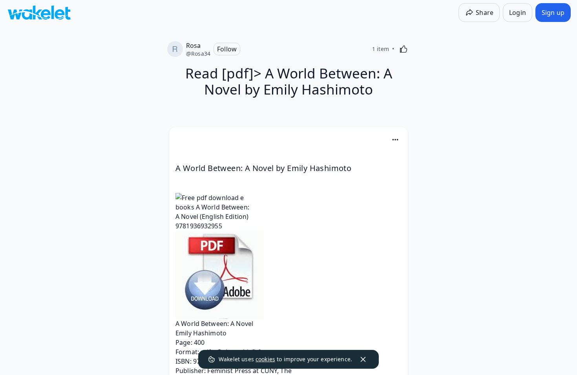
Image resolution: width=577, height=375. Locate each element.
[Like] (403, 49)
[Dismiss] (363, 359)
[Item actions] (395, 139)
